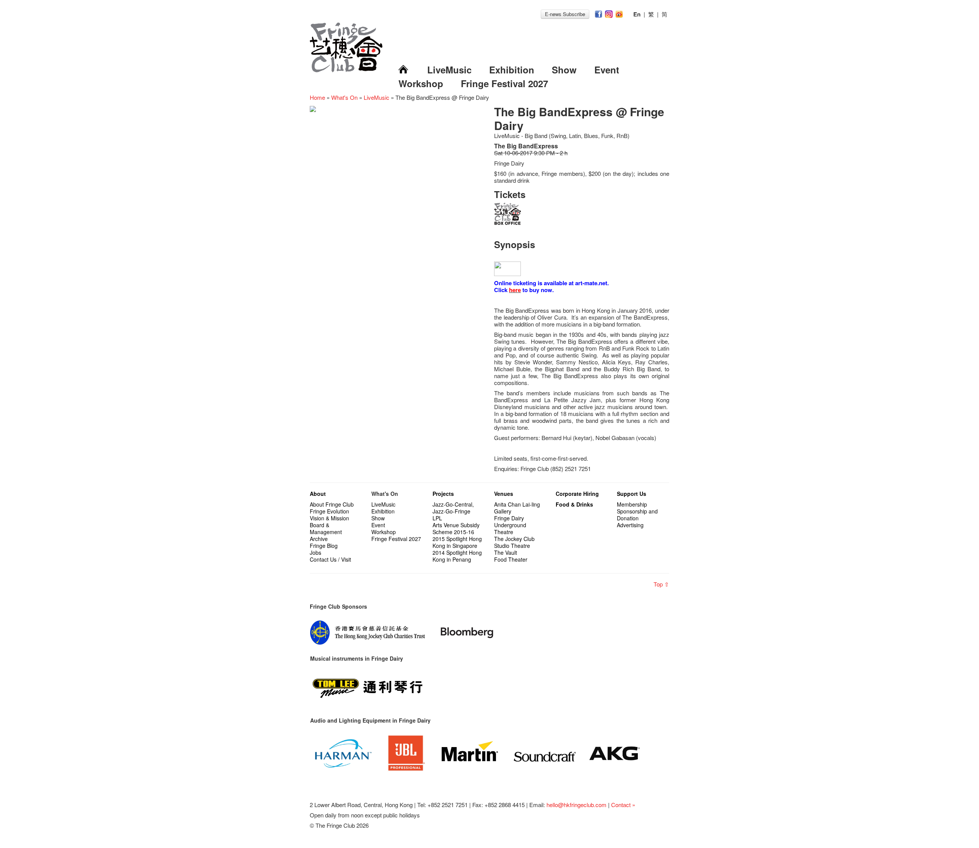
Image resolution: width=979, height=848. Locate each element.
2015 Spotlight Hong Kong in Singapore (457, 542)
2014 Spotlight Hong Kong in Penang (457, 556)
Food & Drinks (574, 504)
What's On (344, 97)
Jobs (315, 552)
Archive (319, 539)
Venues (503, 493)
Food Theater (510, 559)
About (318, 493)
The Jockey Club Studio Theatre (514, 542)
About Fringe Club (332, 504)
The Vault (505, 552)
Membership (632, 504)
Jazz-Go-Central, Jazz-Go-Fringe (453, 507)
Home (317, 97)
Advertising (630, 525)
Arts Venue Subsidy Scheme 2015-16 (456, 528)
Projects (443, 493)
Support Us (631, 493)
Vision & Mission (329, 518)
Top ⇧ (661, 584)
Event (606, 69)
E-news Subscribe (565, 14)
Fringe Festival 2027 (504, 83)
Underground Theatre (510, 528)
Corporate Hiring (577, 493)
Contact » (623, 805)
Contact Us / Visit (330, 559)
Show (564, 69)
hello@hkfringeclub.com (576, 805)
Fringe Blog (324, 545)
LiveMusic (449, 69)
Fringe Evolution (329, 511)
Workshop (420, 83)
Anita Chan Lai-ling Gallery (517, 507)
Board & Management (326, 528)
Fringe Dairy (509, 518)
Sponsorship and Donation (637, 514)
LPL (437, 518)
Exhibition (511, 69)
